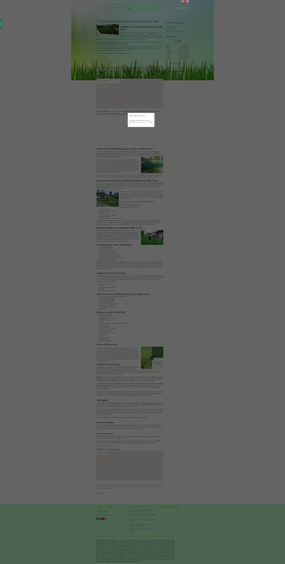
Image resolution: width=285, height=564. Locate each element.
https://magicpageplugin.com (141, 122)
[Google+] (183, 2)
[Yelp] (185, 2)
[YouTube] (188, 2)
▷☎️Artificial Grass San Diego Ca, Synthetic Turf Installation (142, 8)
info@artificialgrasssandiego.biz (118, 1)
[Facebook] (181, 2)
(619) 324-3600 (105, 1)
